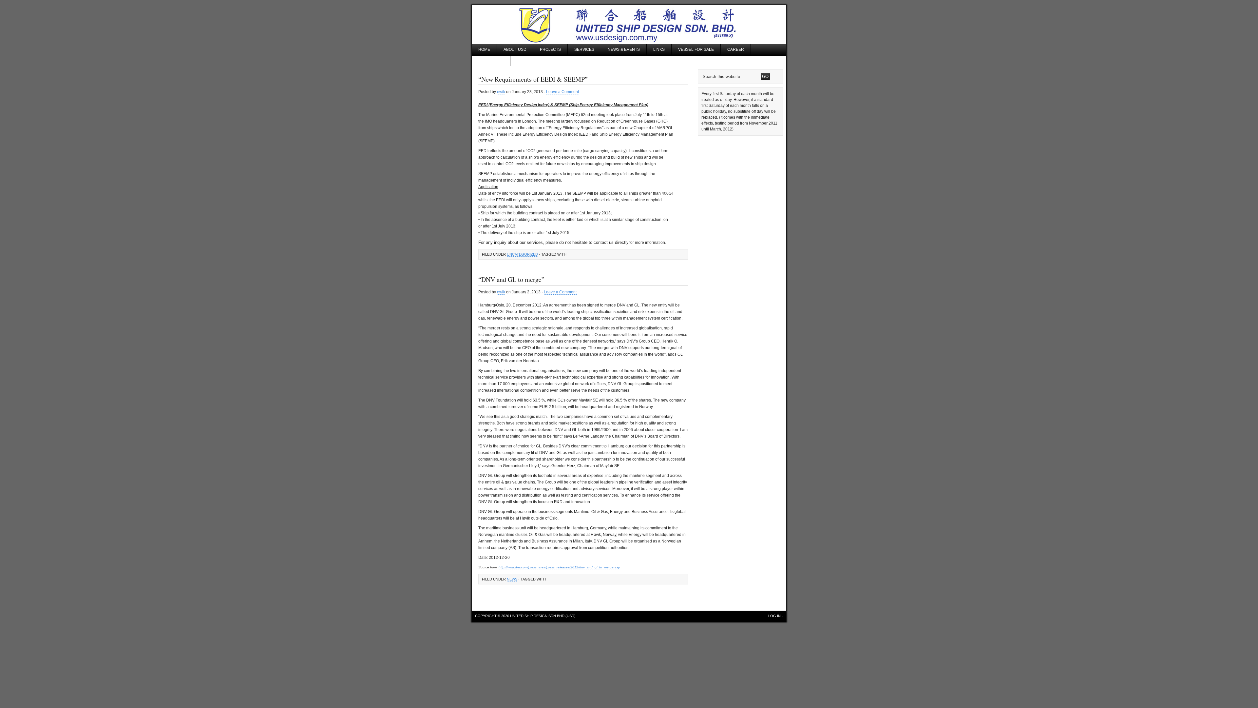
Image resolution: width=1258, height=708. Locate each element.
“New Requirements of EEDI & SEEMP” (533, 79)
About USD (515, 49)
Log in (774, 616)
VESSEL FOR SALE (696, 49)
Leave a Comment (562, 91)
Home (484, 49)
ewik (501, 91)
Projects (550, 49)
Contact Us (491, 60)
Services (584, 49)
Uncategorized (522, 254)
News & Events (624, 49)
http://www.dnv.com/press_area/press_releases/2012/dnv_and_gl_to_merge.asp (559, 567)
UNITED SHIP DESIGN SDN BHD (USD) (543, 616)
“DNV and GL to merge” (511, 279)
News (512, 579)
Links (659, 49)
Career (735, 49)
